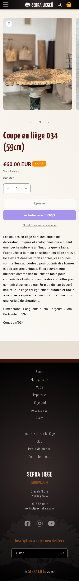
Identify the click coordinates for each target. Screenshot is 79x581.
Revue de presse (39, 449)
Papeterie (39, 395)
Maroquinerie (39, 380)
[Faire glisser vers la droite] (48, 122)
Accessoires (39, 410)
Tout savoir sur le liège (39, 434)
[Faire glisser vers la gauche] (30, 122)
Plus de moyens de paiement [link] (39, 225)
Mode (39, 387)
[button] (5, 4)
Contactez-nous (39, 457)
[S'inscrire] (62, 553)
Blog (39, 441)
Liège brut (39, 403)
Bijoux (39, 372)
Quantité (8, 178)
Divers (39, 418)
